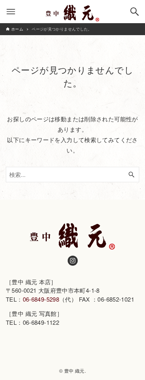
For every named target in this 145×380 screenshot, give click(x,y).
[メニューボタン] (11, 11)
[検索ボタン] (134, 11)
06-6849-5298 (41, 299)
